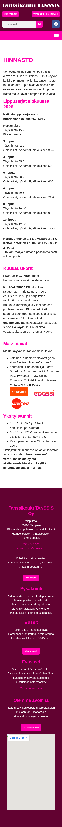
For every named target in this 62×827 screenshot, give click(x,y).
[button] (56, 35)
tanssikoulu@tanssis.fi (31, 548)
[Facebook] (56, 24)
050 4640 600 (31, 544)
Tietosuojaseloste (31, 688)
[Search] (39, 24)
